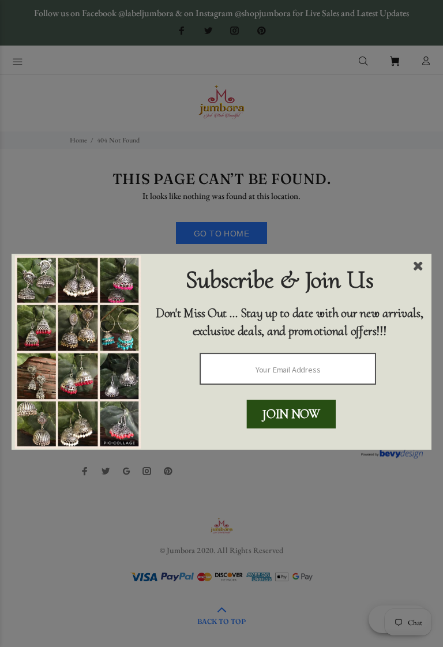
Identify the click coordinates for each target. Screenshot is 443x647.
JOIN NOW (291, 414)
